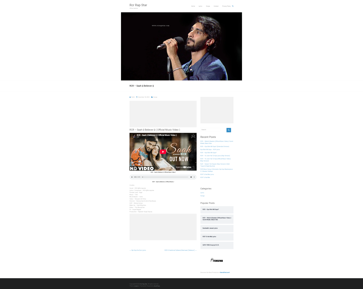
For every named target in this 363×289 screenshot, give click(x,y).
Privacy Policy (226, 6)
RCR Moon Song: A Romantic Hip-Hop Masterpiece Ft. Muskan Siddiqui (216, 170)
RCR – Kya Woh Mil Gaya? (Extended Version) (214, 146)
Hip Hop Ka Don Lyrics (138, 250)
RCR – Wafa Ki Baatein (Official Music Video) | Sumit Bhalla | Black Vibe (216, 142)
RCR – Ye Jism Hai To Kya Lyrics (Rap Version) (215, 156)
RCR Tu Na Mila (205, 177)
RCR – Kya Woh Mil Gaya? (208, 152)
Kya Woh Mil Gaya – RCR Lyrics (210, 149)
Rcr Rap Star (138, 5)
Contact (216, 6)
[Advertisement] (163, 114)
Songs (208, 6)
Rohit (133, 97)
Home (193, 6)
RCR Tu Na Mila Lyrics (207, 174)
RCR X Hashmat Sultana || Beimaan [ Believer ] (181, 250)
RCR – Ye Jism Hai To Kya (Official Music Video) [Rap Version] (215, 160)
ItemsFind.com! (225, 272)
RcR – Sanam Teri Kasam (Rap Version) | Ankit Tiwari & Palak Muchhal (215, 165)
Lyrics (200, 6)
